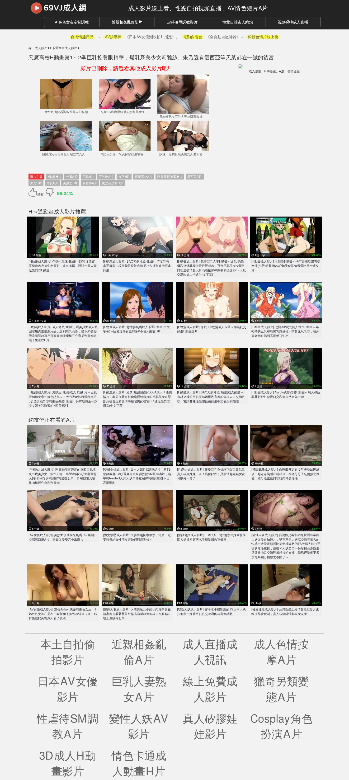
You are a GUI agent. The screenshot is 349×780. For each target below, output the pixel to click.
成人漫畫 (255, 71)
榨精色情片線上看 (263, 36)
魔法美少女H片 (112, 183)
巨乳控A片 (106, 176)
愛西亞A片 (194, 176)
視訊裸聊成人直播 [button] (293, 22)
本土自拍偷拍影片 (67, 651)
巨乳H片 (88, 176)
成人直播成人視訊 (210, 651)
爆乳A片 (52, 183)
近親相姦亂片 (139, 651)
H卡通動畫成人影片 (51, 211)
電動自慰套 (192, 36)
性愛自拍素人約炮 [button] (237, 22)
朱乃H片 (36, 183)
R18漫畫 (270, 71)
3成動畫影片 (67, 762)
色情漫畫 (293, 71)
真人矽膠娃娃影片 (210, 725)
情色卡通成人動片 (139, 762)
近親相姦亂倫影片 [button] (127, 22)
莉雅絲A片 (89, 183)
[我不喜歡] (50, 192)
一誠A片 (72, 176)
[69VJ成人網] (74, 8)
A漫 (281, 71)
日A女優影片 (68, 688)
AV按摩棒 (113, 36)
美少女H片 (70, 183)
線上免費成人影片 (210, 688)
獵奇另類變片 (281, 688)
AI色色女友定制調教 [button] (72, 22)
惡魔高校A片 (143, 176)
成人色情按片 (281, 651)
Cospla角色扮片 (281, 725)
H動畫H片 (54, 176)
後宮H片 (124, 176)
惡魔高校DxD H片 (169, 176)
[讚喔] (33, 192)
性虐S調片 (67, 725)
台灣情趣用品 (82, 36)
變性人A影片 (139, 725)
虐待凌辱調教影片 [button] (182, 22)
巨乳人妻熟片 (139, 688)
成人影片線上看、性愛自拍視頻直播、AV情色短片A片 (198, 8)
